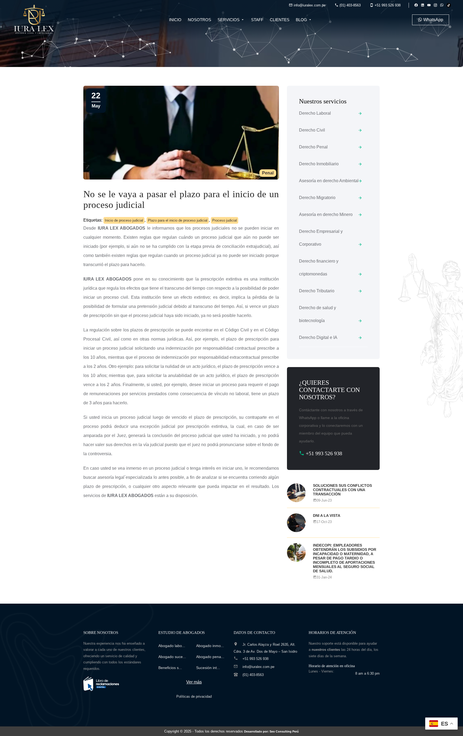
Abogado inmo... (210, 646)
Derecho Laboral (315, 113)
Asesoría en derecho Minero (326, 214)
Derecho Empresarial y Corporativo (321, 237)
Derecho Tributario (316, 291)
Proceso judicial (224, 220)
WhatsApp (432, 19)
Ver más (194, 682)
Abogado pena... (210, 657)
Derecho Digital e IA (318, 337)
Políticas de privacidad (194, 696)
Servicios (229, 19)
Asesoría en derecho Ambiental (329, 180)
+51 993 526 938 (387, 5)
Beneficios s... (170, 668)
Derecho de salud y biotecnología (317, 314)
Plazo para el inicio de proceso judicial (177, 220)
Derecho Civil (312, 130)
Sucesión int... (208, 668)
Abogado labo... (171, 646)
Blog (302, 19)
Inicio (175, 19)
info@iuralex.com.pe (309, 5)
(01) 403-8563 (349, 5)
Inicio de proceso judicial (124, 220)
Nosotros (199, 19)
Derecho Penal (313, 147)
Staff (257, 19)
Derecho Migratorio (317, 197)
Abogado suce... (172, 657)
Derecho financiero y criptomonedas (318, 267)
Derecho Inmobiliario (319, 164)
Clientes (279, 19)
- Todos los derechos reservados (245, 731)
